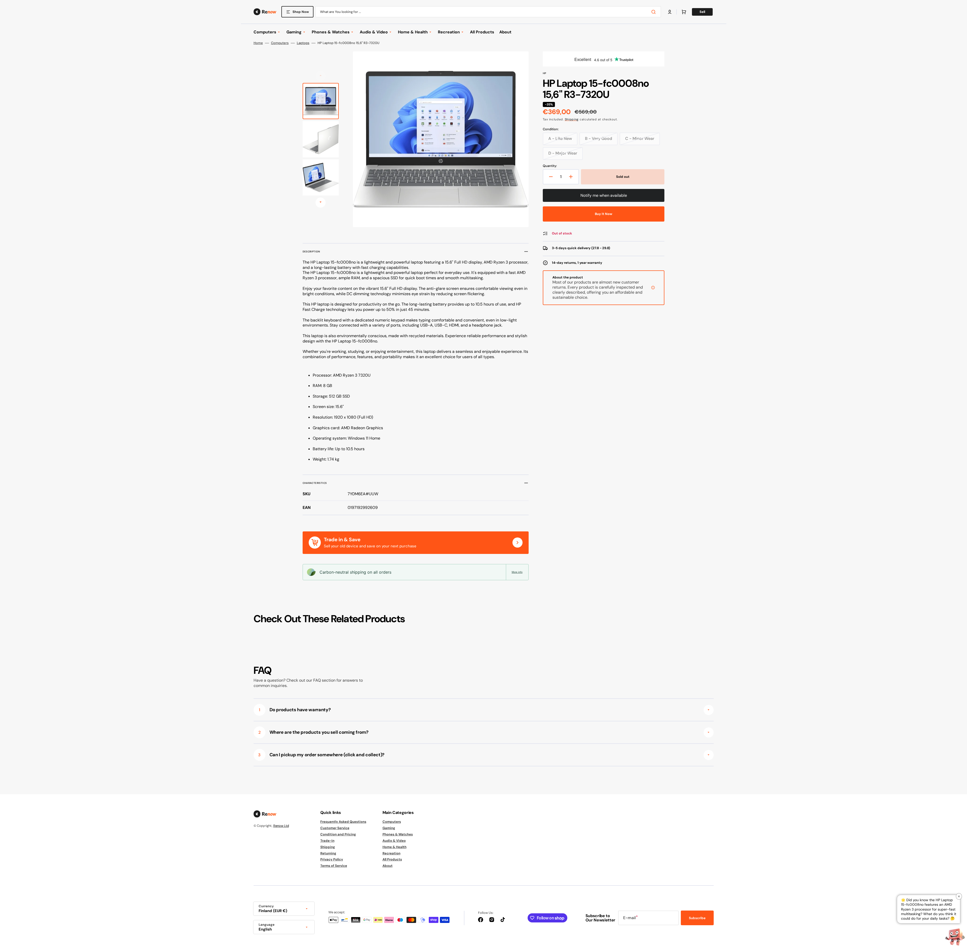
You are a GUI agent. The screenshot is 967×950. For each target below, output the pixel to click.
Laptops (303, 43)
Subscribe (697, 918)
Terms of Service (333, 865)
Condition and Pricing (338, 834)
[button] (669, 11)
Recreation (391, 853)
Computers (280, 43)
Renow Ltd (281, 826)
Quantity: (550, 166)
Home (258, 43)
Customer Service (334, 828)
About (388, 865)
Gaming (389, 828)
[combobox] (488, 11)
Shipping (572, 119)
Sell (702, 12)
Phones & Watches (398, 834)
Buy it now (603, 214)
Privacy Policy (331, 859)
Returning (328, 853)
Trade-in (327, 840)
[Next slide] (321, 203)
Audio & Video (394, 840)
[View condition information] (653, 287)
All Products (392, 859)
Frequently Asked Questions (343, 822)
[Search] (654, 11)
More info (517, 572)
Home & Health (395, 847)
